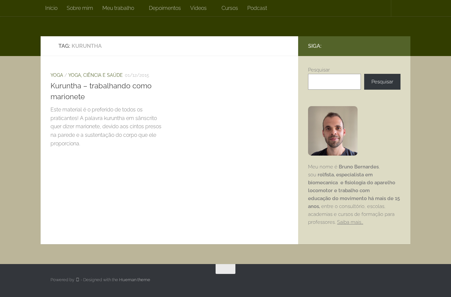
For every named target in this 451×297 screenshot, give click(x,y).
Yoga (57, 75)
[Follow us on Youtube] (396, 46)
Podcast (257, 8)
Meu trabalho (118, 8)
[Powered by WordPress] (77, 280)
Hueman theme (134, 279)
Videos (198, 8)
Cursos (230, 8)
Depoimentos (165, 8)
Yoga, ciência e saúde (95, 75)
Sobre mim (80, 8)
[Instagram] (386, 46)
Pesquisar (319, 70)
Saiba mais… (350, 222)
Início (51, 8)
